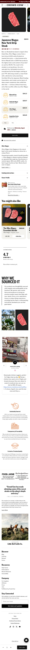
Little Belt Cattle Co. (15, 544)
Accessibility (5, 573)
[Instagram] (13, 626)
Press (3, 585)
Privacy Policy (15, 618)
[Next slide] (26, 365)
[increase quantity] (10, 647)
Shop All (4, 33)
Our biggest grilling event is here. (16, 1)
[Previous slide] (4, 365)
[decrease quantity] (3, 647)
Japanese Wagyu (11, 33)
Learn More (5, 510)
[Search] (5, 5)
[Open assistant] (26, 640)
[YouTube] (19, 626)
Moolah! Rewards (6, 571)
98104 (14, 130)
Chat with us (15, 641)
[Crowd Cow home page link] (15, 5)
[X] (16, 626)
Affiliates (4, 583)
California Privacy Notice (15, 620)
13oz (13, 122)
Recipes (4, 558)
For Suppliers (5, 581)
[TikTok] (10, 626)
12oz (5, 122)
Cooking (4, 556)
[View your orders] (28, 5)
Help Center (5, 567)
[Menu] (2, 5)
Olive (18, 33)
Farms (3, 560)
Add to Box (15, 135)
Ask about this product (10, 140)
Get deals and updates (15, 606)
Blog (3, 554)
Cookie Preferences (15, 623)
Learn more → (6, 167)
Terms (15, 616)
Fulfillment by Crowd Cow (8, 589)
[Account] (25, 5)
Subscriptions (5, 569)
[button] (27, 146)
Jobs (3, 587)
